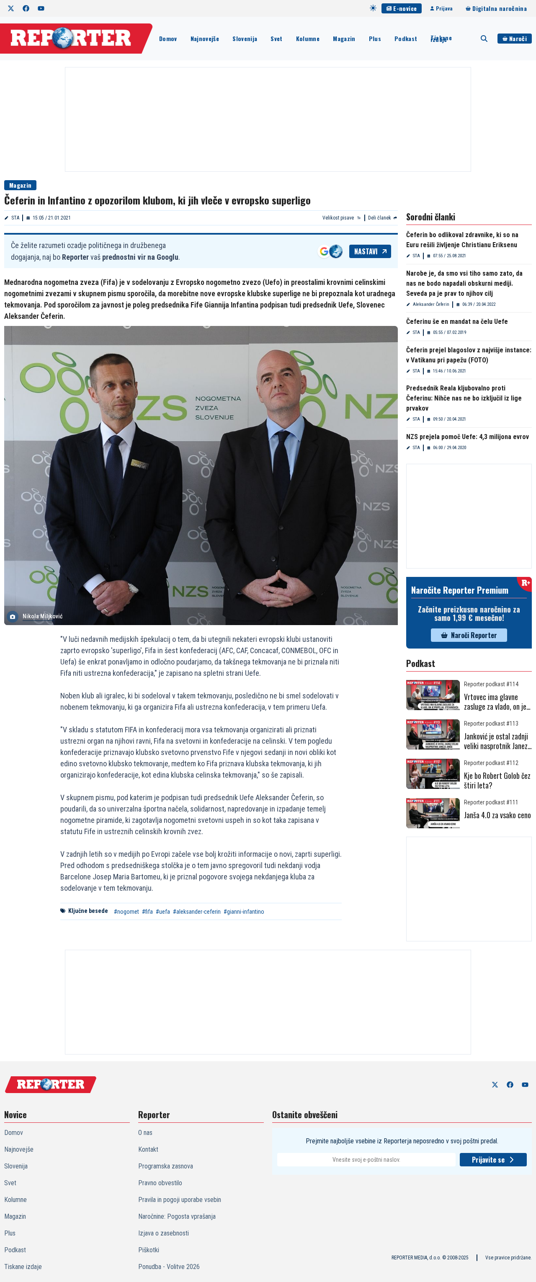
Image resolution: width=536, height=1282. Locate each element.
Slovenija (244, 38)
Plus (375, 38)
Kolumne (308, 38)
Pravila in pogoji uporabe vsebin (179, 1200)
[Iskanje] (484, 38)
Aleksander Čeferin (431, 304)
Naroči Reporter (474, 635)
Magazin (344, 38)
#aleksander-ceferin (197, 911)
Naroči (518, 38)
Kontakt (148, 1149)
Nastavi (366, 251)
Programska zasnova (165, 1166)
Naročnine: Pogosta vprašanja (177, 1216)
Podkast (405, 38)
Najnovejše (205, 38)
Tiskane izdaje (440, 39)
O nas (145, 1133)
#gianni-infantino (244, 911)
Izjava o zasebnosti (163, 1233)
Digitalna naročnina (499, 8)
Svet (276, 38)
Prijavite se (488, 1160)
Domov (168, 38)
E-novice (405, 8)
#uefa (163, 911)
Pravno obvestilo (160, 1183)
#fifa (147, 911)
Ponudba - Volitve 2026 (169, 1267)
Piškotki (148, 1250)
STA (15, 218)
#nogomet (126, 911)
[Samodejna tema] (373, 8)
